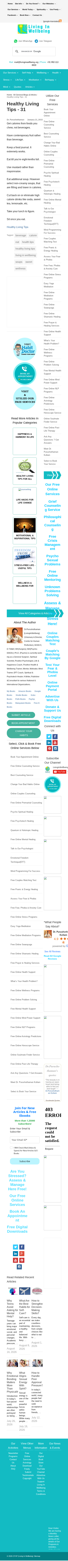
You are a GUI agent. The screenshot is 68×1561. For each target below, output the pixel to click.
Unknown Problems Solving (52, 591)
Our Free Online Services (17, 1200)
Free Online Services (27, 1456)
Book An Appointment (17, 1215)
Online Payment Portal (52, 686)
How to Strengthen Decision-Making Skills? (37, 1307)
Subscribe (24, 1161)
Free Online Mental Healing (23, 839)
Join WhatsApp (25, 41)
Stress (6, 79)
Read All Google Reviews (52, 957)
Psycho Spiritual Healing (22, 812)
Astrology (27, 1462)
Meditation (34, 79)
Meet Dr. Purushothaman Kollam (25, 1082)
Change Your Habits (23, 733)
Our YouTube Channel (41, 1469)
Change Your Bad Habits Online (25, 784)
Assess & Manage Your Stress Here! (52, 613)
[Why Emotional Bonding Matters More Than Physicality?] (12, 1366)
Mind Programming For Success (25, 871)
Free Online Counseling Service (25, 766)
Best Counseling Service (22, 775)
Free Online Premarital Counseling (26, 803)
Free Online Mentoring (52, 575)
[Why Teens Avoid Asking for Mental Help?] (12, 1294)
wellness (20, 268)
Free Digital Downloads (17, 1229)
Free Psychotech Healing (22, 821)
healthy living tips (25, 248)
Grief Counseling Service (52, 506)
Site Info (18, 4)
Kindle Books (21, 695)
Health (55, 72)
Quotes (17, 87)
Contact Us (37, 15)
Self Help (26, 72)
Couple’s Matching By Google (52, 654)
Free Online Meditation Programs (26, 935)
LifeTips (19, 79)
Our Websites (48, 4)
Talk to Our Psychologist (22, 848)
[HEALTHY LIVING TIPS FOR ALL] (25, 486)
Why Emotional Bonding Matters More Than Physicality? (13, 1382)
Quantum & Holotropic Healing (24, 830)
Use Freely (54, 9)
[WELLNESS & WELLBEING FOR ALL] (25, 605)
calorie (33, 235)
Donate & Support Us (52, 708)
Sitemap (37, 1556)
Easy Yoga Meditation (21, 926)
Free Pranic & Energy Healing (24, 889)
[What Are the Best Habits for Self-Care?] (24, 1294)
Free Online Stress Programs (24, 917)
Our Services (13, 9)
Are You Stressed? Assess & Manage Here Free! (17, 1180)
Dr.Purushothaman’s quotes (52, 1070)
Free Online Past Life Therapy (24, 1064)
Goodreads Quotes (53, 1100)
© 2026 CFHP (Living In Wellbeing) (20, 1556)
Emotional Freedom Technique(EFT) (51, 220)
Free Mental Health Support (23, 1009)
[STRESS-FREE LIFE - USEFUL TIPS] (25, 575)
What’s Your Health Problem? (24, 981)
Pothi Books (20, 699)
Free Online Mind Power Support (25, 1018)
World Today (27, 9)
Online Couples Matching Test (52, 638)
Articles (29, 87)
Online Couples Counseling (23, 793)
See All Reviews (52, 951)
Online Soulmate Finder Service (25, 1055)
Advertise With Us (52, 698)
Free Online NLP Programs (23, 1027)
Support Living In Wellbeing (41, 1484)
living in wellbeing (25, 255)
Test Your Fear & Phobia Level (52, 670)
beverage (20, 235)
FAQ (13, 1469)
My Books (11, 691)
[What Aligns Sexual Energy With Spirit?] (24, 1366)
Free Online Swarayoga (21, 944)
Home (10, 4)
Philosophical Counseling (52, 523)
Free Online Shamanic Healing (24, 953)
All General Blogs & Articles (25, 95)
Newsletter (13, 1453)
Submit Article (21, 715)
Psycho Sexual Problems (52, 560)
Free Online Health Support (23, 972)
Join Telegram (45, 41)
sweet (28, 262)
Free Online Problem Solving (24, 999)
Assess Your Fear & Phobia (23, 898)
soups (18, 262)
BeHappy (49, 79)
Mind (5, 87)
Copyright (27, 1478)
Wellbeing (41, 72)
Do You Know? (32, 4)
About (13, 1466)
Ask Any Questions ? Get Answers (26, 1073)
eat (17, 242)
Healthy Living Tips (17, 227)
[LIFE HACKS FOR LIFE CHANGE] (25, 516)
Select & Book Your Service (23, 1091)
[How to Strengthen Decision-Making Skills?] (37, 1294)
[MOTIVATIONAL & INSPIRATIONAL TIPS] (25, 546)
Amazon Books (24, 691)
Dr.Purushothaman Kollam (52, 1092)
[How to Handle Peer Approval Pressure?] (37, 1366)
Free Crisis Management (52, 543)
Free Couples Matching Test (23, 880)
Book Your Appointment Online (25, 757)
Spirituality (41, 9)
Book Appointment (23, 723)
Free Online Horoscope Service (25, 1045)
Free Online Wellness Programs (25, 990)
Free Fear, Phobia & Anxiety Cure (26, 908)
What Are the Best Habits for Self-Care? (24, 1307)
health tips (28, 242)
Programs (13, 1456)
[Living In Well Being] (34, 32)
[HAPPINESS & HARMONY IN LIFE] (25, 456)
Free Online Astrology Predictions (26, 1036)
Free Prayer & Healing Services (25, 963)
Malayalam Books (23, 703)
